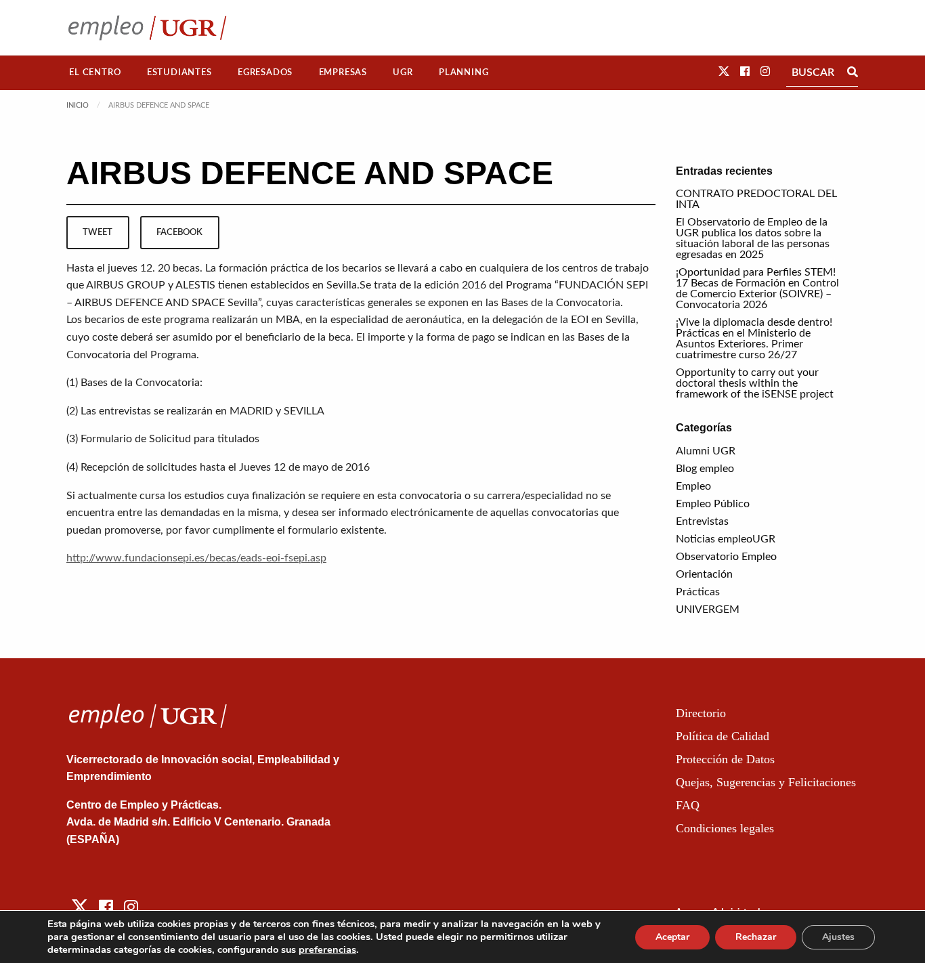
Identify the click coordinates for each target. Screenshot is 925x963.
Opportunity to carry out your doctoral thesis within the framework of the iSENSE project (755, 383)
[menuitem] (95, 73)
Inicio (77, 105)
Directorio (701, 713)
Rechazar (755, 936)
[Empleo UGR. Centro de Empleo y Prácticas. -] (147, 27)
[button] (724, 72)
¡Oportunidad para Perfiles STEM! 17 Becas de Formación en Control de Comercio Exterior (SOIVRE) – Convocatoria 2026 (757, 288)
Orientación (704, 574)
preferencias (327, 949)
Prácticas (698, 591)
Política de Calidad (722, 736)
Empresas (343, 72)
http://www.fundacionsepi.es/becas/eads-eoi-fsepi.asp (196, 558)
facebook (179, 232)
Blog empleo (705, 468)
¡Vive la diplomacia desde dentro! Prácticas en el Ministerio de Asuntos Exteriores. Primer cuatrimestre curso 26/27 (754, 338)
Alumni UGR (705, 451)
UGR (402, 72)
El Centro (95, 72)
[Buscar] (852, 72)
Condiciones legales (725, 828)
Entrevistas (702, 521)
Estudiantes (179, 72)
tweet (97, 232)
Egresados (265, 72)
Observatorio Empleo (726, 556)
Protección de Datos (725, 759)
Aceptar (672, 936)
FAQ (688, 805)
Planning (463, 72)
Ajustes (838, 936)
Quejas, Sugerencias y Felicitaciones (766, 782)
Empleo (693, 486)
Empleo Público (713, 503)
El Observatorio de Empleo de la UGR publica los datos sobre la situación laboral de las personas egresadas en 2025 (753, 238)
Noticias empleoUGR (725, 539)
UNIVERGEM (707, 609)
